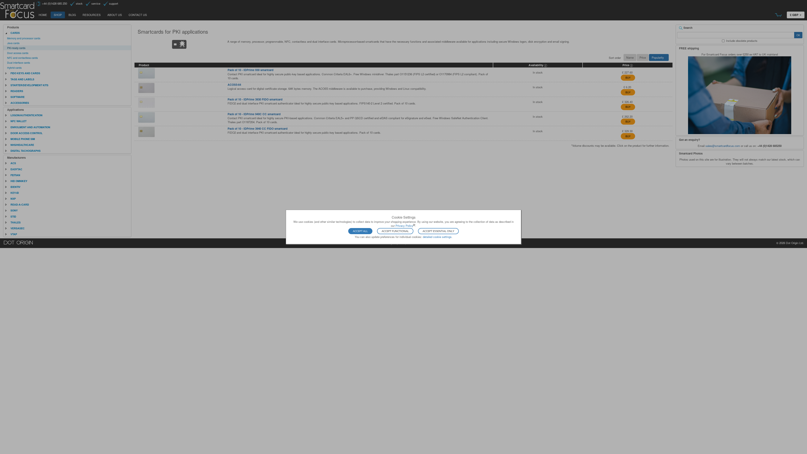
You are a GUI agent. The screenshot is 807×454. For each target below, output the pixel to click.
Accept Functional (395, 231)
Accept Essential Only (438, 231)
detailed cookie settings (437, 237)
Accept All (360, 231)
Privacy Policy (404, 226)
